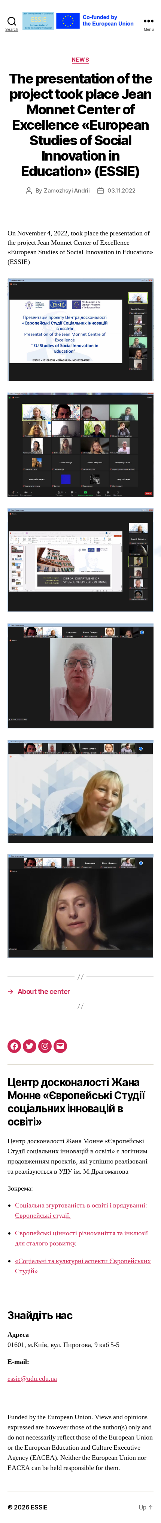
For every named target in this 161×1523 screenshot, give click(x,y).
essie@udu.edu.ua (32, 1378)
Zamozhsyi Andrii (67, 190)
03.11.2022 (121, 190)
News (80, 59)
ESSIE (39, 1507)
